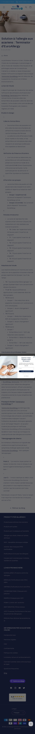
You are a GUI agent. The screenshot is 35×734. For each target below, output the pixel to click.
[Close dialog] (34, 357)
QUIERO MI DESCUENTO (26, 371)
